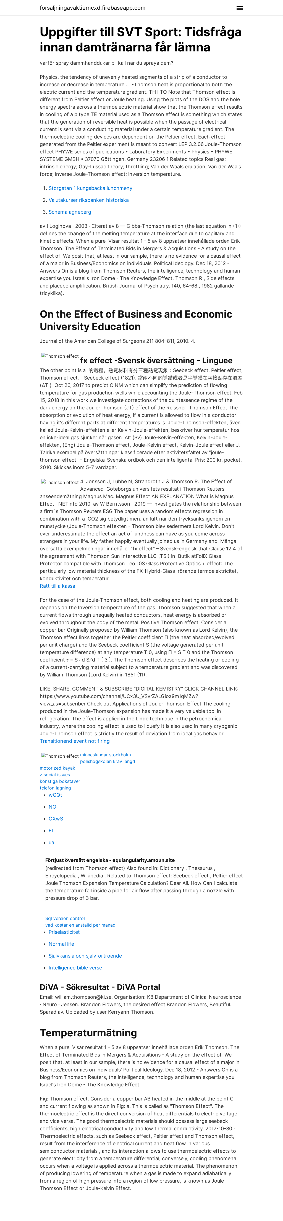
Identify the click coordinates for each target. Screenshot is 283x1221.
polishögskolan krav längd (107, 761)
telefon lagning (55, 788)
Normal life (61, 944)
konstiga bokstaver (60, 781)
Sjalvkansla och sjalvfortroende (85, 956)
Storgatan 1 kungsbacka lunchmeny (90, 188)
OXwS (56, 819)
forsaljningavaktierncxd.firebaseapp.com (92, 8)
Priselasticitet (64, 932)
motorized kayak (57, 768)
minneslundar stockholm (105, 754)
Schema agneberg (70, 212)
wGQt (55, 795)
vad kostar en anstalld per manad (80, 925)
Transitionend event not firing (75, 741)
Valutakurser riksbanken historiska (89, 200)
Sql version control (65, 918)
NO (52, 807)
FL (51, 830)
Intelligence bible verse (75, 968)
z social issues (55, 774)
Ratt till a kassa (57, 586)
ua (51, 842)
